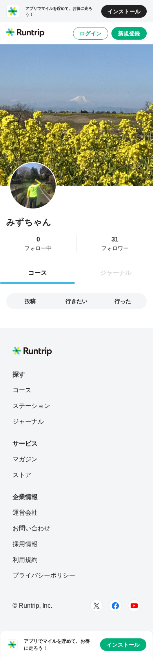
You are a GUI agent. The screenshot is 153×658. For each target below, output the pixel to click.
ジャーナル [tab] (115, 272)
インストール (123, 11)
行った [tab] (123, 301)
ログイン (91, 33)
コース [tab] (37, 272)
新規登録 (129, 33)
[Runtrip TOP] (25, 33)
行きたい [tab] (76, 301)
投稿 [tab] (30, 301)
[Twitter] (96, 606)
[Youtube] (134, 606)
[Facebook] (115, 606)
